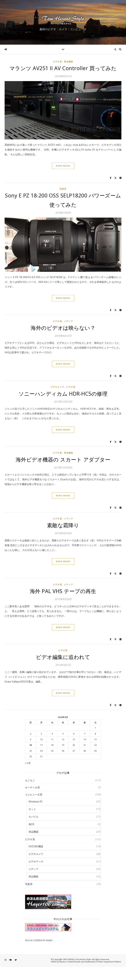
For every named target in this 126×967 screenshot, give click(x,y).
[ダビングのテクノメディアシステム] (63, 927)
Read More (63, 165)
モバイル (33, 816)
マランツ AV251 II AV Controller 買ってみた (63, 68)
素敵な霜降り (63, 525)
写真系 (63, 188)
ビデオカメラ (57, 386)
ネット (32, 809)
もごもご (30, 780)
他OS (31, 824)
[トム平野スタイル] (63, 19)
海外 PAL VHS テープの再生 (63, 591)
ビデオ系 (57, 61)
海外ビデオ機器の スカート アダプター (63, 459)
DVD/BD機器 (36, 846)
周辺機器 (68, 61)
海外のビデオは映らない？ (63, 327)
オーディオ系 (32, 787)
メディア (68, 321)
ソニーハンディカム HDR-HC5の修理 (63, 393)
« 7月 (28, 763)
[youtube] (10, 959)
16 (30, 745)
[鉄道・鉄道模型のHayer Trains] (63, 902)
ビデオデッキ (36, 861)
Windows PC (36, 801)
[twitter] (16, 959)
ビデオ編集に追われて (63, 656)
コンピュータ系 (33, 794)
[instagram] (6, 959)
